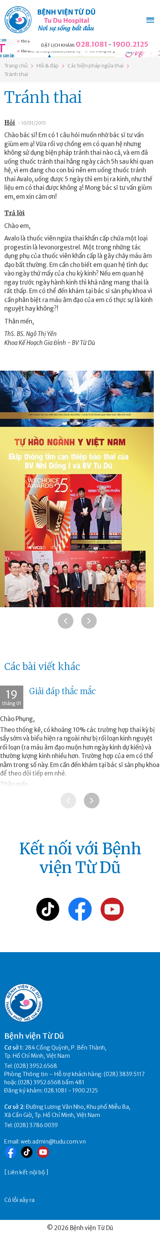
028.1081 (91, 44)
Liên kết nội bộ (26, 1172)
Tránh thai (16, 74)
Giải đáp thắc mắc (62, 691)
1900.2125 (130, 44)
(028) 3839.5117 (124, 1074)
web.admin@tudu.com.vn (53, 1141)
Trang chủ (16, 65)
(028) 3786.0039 (36, 1125)
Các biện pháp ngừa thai (95, 65)
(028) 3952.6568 (35, 1065)
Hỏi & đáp (48, 65)
